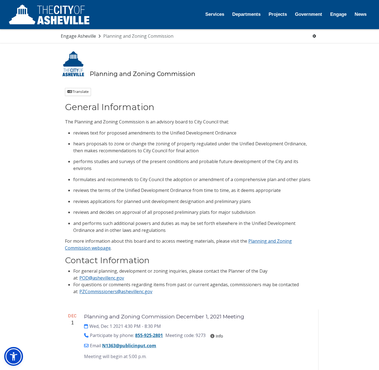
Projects (278, 14)
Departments (246, 14)
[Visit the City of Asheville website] (49, 15)
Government (308, 14)
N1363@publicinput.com (129, 346)
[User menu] (314, 36)
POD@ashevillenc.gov (101, 278)
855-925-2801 (149, 335)
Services (214, 14)
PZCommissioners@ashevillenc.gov (115, 291)
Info (218, 336)
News (361, 14)
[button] (14, 356)
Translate (80, 91)
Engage (338, 14)
